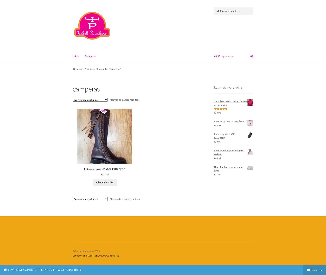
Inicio (76, 56)
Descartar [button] (316, 270)
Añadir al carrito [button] (104, 182)
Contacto (90, 56)
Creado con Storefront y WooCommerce (96, 255)
